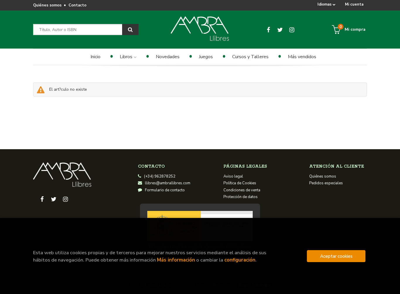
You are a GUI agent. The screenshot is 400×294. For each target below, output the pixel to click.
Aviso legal (233, 176)
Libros (127, 57)
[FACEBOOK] (268, 29)
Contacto (77, 5)
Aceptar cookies (336, 256)
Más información (176, 260)
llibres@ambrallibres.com (167, 183)
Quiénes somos (47, 5)
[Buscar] (130, 29)
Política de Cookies (239, 183)
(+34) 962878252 (159, 176)
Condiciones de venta (241, 190)
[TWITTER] (280, 29)
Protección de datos (240, 197)
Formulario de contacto (165, 190)
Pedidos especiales (326, 183)
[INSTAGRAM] (292, 29)
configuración (239, 260)
